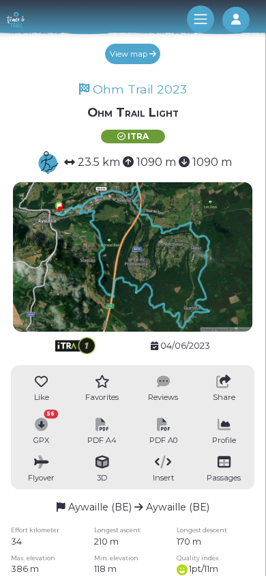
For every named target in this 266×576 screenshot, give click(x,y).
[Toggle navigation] (200, 19)
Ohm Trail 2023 (138, 89)
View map (129, 54)
